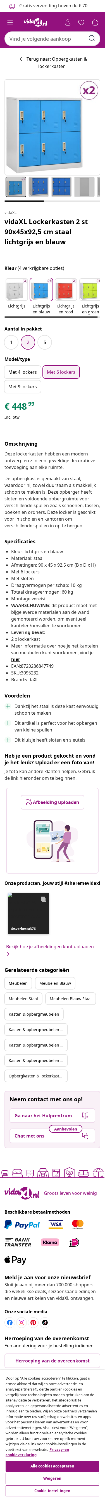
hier (15, 659)
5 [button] (45, 342)
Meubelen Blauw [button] (55, 983)
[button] (17, 296)
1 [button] (11, 342)
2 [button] (28, 342)
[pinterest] (33, 1322)
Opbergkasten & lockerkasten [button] (36, 1076)
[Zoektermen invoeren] (91, 38)
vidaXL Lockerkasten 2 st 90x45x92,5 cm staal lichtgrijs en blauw (46, 231)
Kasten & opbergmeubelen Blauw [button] (38, 1029)
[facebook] (10, 1322)
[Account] (68, 22)
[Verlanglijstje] (81, 22)
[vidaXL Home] (36, 22)
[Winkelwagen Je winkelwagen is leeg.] (95, 22)
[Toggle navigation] (10, 22)
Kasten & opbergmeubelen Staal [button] (38, 1045)
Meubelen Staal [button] (23, 998)
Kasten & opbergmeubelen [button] (34, 1014)
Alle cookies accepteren (52, 1466)
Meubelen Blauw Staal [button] (71, 998)
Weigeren (52, 1478)
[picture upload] (52, 841)
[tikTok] (45, 1322)
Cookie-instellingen (52, 1490)
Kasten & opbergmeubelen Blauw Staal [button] (38, 1060)
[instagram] (21, 1322)
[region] (52, 1434)
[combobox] (52, 38)
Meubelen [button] (18, 983)
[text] (19, 407)
